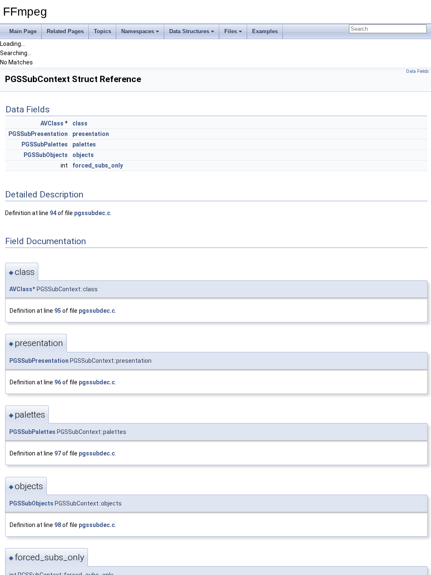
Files (230, 31)
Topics (102, 31)
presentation (90, 133)
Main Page (23, 31)
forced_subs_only (97, 165)
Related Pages (65, 31)
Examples (265, 31)
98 (57, 525)
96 (57, 382)
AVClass (52, 123)
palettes (84, 144)
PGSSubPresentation (38, 133)
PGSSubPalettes (44, 144)
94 (53, 213)
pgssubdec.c (92, 213)
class (80, 123)
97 (57, 453)
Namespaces (137, 31)
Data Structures (189, 31)
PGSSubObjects (46, 155)
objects (83, 155)
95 (57, 310)
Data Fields (417, 71)
